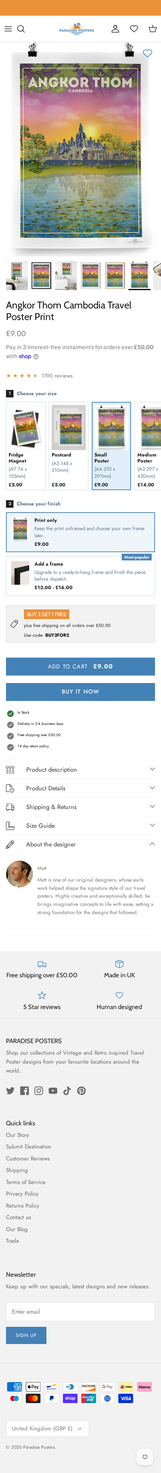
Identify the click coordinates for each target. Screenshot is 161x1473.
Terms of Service (26, 1182)
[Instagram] (38, 1090)
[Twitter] (10, 1090)
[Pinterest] (81, 1090)
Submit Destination (28, 1147)
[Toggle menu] (8, 29)
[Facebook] (24, 1090)
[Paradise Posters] (76, 28)
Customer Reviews (28, 1158)
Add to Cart (80, 666)
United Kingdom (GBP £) (42, 1428)
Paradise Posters (39, 1447)
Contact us (18, 1217)
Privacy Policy (22, 1194)
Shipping (17, 1170)
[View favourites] (134, 29)
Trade (12, 1241)
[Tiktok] (67, 1090)
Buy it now (81, 692)
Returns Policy (22, 1206)
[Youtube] (53, 1090)
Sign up (26, 1335)
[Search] (24, 29)
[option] (80, 149)
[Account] (115, 29)
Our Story (17, 1135)
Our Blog (17, 1229)
